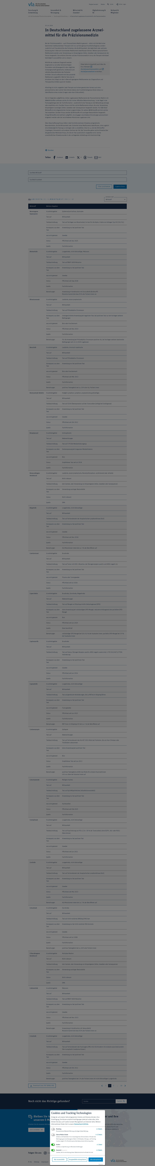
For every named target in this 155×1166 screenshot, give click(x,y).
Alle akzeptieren (95, 1159)
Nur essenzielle (59, 1159)
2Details (99, 1129)
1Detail (99, 1144)
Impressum (101, 1164)
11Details (99, 1134)
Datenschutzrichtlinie (81, 1124)
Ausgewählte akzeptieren (77, 1159)
